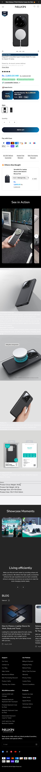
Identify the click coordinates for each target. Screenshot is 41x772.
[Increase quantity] (14, 122)
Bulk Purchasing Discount (10, 678)
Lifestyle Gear (26, 707)
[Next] (38, 2)
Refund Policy (26, 668)
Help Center (5, 671)
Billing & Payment (27, 661)
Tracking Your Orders (8, 684)
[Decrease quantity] (4, 122)
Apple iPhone (26, 700)
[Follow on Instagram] (7, 752)
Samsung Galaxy (27, 704)
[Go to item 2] (20, 51)
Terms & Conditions (28, 684)
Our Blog (4, 668)
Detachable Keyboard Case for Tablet (8, 717)
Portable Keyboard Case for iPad (9, 706)
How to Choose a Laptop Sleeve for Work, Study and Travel (16, 627)
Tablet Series (26, 697)
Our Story (5, 661)
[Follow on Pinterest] (11, 752)
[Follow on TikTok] (20, 752)
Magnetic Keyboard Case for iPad (10, 711)
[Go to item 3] (23, 51)
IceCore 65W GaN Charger (7, 695)
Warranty (25, 674)
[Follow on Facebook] (3, 752)
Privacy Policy (26, 678)
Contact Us (5, 664)
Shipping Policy (27, 664)
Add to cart (20, 130)
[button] (6, 71)
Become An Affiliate (8, 674)
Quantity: (5, 118)
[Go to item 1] (17, 51)
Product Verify (6, 681)
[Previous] (2, 2)
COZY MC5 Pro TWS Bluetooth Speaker (8, 722)
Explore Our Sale (27, 694)
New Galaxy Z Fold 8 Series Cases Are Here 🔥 (20, 2)
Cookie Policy (26, 681)
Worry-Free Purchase (29, 671)
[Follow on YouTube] (15, 752)
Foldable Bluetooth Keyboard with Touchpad (10, 700)
